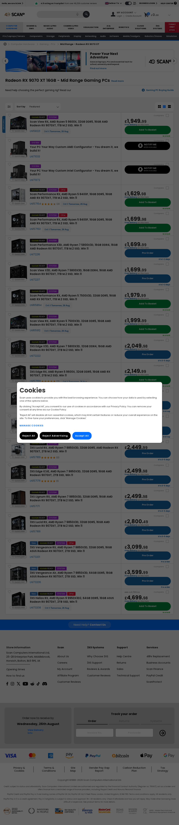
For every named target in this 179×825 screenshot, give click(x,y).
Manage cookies (32, 425)
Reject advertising (55, 435)
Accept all (82, 435)
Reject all (28, 435)
